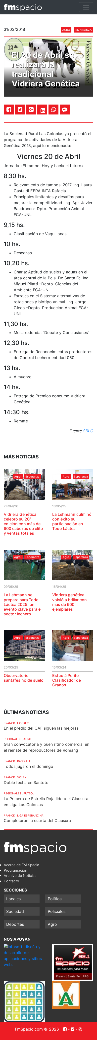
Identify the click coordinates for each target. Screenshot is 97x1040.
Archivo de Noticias (20, 875)
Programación (15, 870)
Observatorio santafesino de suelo (24, 678)
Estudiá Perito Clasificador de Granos (66, 680)
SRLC (88, 430)
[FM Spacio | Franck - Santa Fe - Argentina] (23, 7)
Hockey (23, 723)
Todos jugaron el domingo (28, 766)
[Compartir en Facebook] (8, 109)
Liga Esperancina (30, 815)
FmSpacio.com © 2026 (37, 1029)
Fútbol (28, 793)
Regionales (12, 739)
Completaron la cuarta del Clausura (37, 820)
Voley (21, 777)
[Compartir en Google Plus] (31, 109)
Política (55, 898)
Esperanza (83, 30)
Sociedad (15, 911)
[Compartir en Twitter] (20, 109)
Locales (13, 898)
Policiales (56, 911)
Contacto (11, 881)
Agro (66, 30)
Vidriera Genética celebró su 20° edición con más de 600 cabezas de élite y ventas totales (23, 524)
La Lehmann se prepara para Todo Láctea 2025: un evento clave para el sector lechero (23, 604)
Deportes (15, 924)
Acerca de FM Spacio (21, 865)
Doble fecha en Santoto (26, 782)
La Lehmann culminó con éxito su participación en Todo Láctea (72, 521)
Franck (9, 723)
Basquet (23, 761)
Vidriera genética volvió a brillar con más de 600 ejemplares (69, 602)
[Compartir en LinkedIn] (42, 110)
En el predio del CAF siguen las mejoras (41, 728)
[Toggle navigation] (86, 7)
